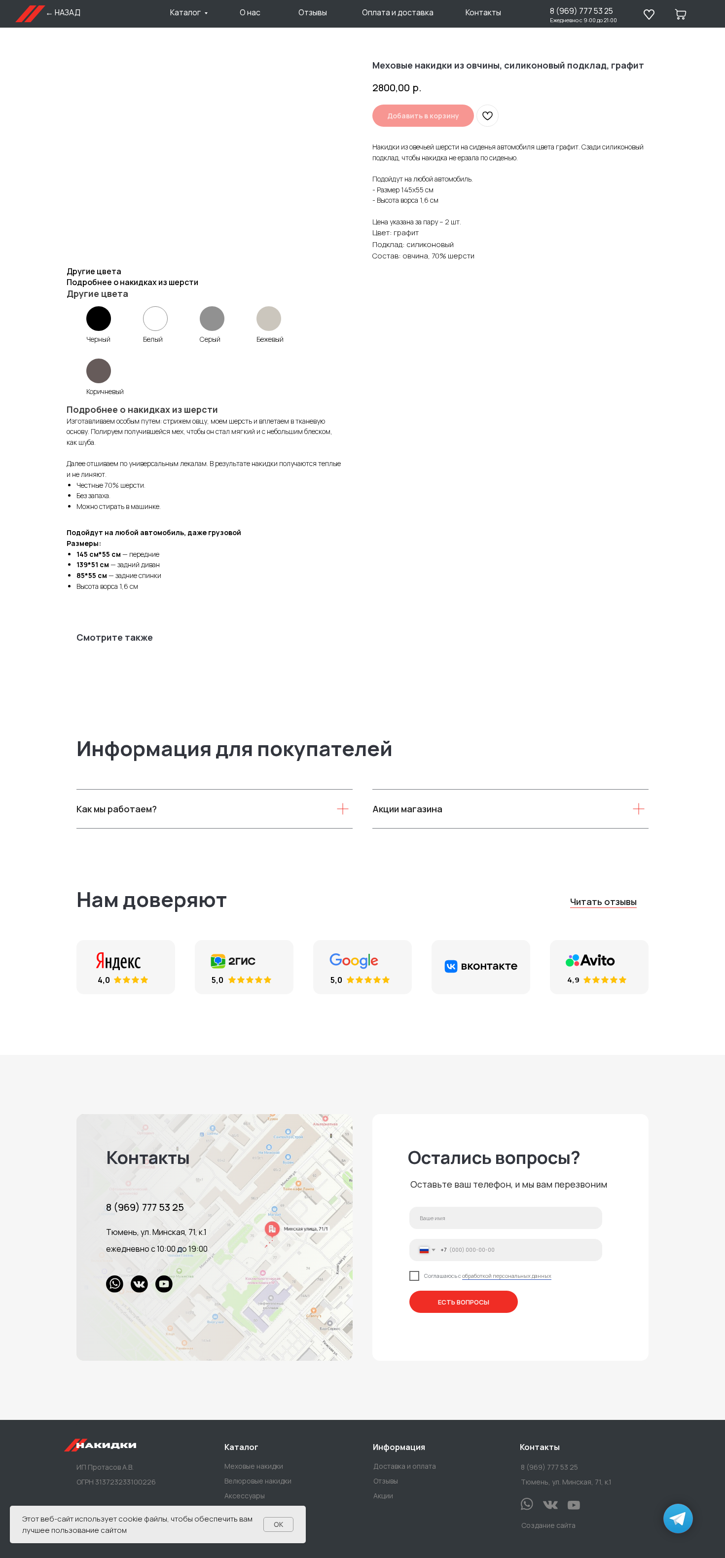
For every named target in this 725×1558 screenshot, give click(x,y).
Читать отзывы (603, 901)
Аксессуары (244, 1495)
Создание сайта (548, 1525)
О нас (250, 12)
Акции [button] (383, 1495)
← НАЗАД (62, 12)
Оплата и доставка (398, 12)
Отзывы (312, 12)
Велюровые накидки (257, 1481)
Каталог (185, 12)
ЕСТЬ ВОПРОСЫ (463, 1301)
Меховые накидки (253, 1466)
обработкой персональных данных (506, 1275)
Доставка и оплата (404, 1466)
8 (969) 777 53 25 (581, 10)
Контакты (483, 12)
